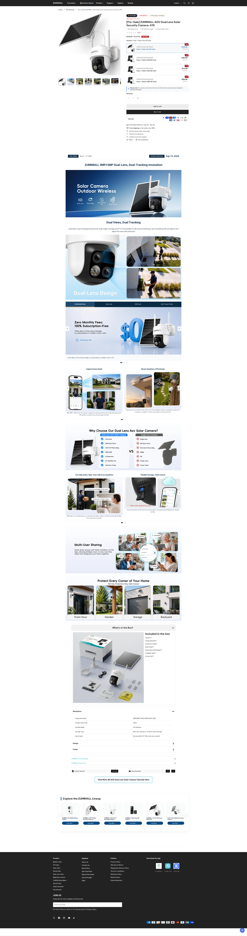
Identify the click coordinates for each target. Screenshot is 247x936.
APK (168, 771)
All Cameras (70, 10)
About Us (85, 862)
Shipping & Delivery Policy (120, 868)
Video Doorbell (58, 887)
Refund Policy (115, 877)
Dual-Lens (109, 304)
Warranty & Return (117, 865)
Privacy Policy (115, 862)
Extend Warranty (116, 880)
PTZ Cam (56, 865)
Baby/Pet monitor (59, 877)
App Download (87, 871)
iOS (173, 771)
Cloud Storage (87, 877)
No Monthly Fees (80, 304)
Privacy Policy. (91, 909)
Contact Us (86, 865)
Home (60, 10)
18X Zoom (138, 304)
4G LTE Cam (57, 883)
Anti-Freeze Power (167, 304)
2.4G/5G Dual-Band (59, 880)
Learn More (70, 823)
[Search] (184, 3)
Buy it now (157, 112)
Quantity (129, 94)
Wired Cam (57, 871)
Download (114, 771)
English (176, 3)
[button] (193, 3)
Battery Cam (57, 862)
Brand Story (86, 868)
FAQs (83, 881)
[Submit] (119, 904)
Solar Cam (56, 868)
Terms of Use (80, 909)
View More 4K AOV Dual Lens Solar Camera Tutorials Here (123, 780)
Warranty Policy (116, 874)
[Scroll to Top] (243, 926)
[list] (89, 44)
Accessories (57, 890)
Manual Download (88, 874)
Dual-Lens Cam (58, 874)
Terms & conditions (117, 871)
